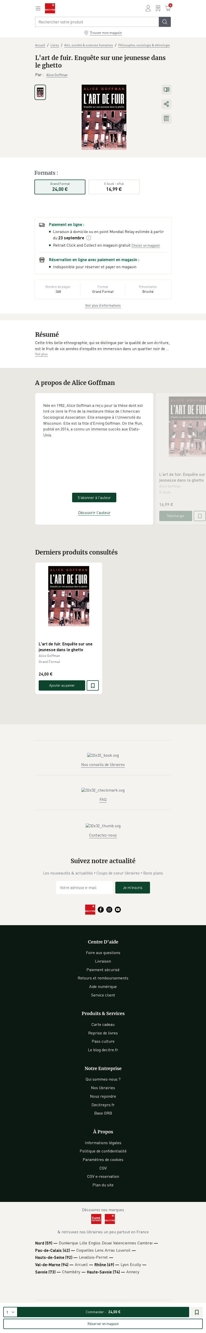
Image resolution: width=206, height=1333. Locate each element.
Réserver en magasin (103, 1323)
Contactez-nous (103, 835)
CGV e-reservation (103, 1176)
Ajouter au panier (62, 685)
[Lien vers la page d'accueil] (50, 8)
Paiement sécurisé (103, 969)
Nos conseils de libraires (103, 764)
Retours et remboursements (103, 977)
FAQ (103, 799)
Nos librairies (103, 1087)
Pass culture (103, 1041)
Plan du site (103, 1184)
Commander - (103, 1312)
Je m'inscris (132, 887)
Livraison (103, 961)
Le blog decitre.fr (103, 1049)
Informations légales (103, 1142)
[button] (103, 346)
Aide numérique (103, 986)
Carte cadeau (103, 1024)
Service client (103, 994)
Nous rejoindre (103, 1096)
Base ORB (103, 1113)
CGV (103, 1168)
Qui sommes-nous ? (103, 1079)
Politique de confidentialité (103, 1150)
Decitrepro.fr (103, 1104)
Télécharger (176, 516)
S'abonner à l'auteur (94, 497)
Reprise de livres (103, 1032)
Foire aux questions (103, 952)
